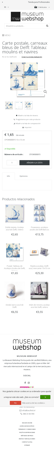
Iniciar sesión (27, 423)
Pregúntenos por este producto (28, 119)
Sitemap (27, 445)
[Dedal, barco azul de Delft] (14, 291)
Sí (45, 397)
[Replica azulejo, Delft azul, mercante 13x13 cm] (39, 252)
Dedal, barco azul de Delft (14, 305)
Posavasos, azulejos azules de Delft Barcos (39, 228)
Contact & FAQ (27, 442)
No (15, 403)
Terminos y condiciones (27, 429)
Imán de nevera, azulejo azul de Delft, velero (39, 305)
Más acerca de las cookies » (33, 403)
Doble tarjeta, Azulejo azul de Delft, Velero (14, 228)
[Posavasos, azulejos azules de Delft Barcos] (39, 213)
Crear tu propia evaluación (32, 57)
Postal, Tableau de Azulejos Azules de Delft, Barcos (14, 268)
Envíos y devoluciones (27, 439)
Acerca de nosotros (27, 426)
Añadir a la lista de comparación (28, 123)
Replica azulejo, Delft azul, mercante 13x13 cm (39, 267)
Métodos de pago (27, 436)
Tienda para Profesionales (39, 2)
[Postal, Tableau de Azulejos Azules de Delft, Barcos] (14, 252)
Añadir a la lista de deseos (28, 115)
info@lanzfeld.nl (28, 410)
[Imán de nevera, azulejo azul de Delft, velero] (39, 291)
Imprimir (28, 127)
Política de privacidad (27, 432)
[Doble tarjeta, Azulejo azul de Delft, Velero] (14, 213)
